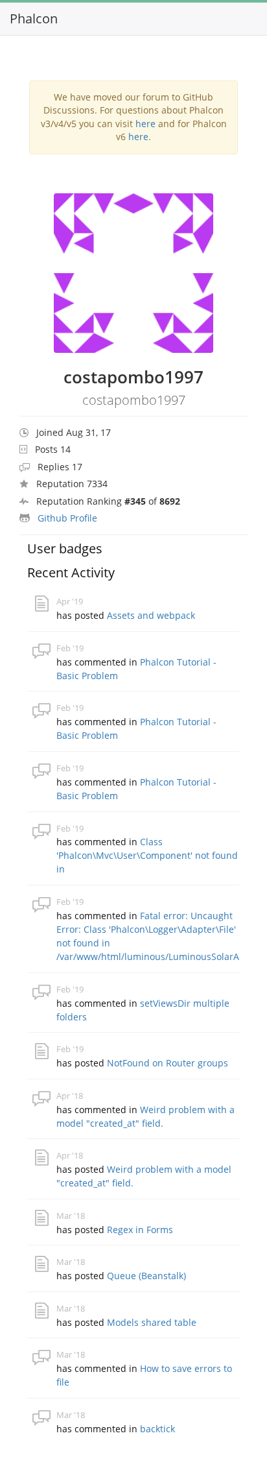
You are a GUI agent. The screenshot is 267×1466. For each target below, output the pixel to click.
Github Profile (67, 518)
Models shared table (151, 1322)
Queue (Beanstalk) (146, 1275)
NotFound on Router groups (167, 1063)
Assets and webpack (151, 615)
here (145, 123)
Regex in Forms (140, 1229)
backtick (157, 1429)
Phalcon (34, 18)
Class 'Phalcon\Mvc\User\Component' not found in (147, 855)
